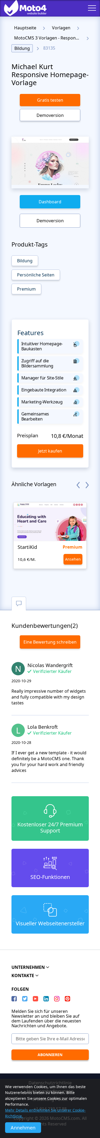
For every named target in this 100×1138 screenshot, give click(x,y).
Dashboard (50, 202)
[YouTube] (35, 998)
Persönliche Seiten (35, 275)
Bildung (22, 48)
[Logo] (21, 8)
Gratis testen (50, 100)
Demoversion (50, 115)
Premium (26, 289)
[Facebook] (14, 998)
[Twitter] (24, 998)
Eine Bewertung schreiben (50, 642)
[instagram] (56, 998)
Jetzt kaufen (50, 451)
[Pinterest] (67, 998)
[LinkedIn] (46, 998)
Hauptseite (25, 28)
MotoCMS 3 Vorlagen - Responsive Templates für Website (48, 38)
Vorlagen (61, 28)
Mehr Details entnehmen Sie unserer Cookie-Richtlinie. (45, 1113)
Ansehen (73, 559)
